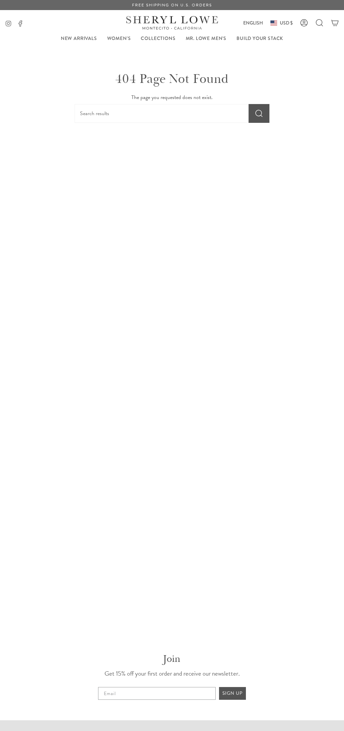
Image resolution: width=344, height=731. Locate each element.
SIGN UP (232, 693)
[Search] (259, 113)
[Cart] (335, 23)
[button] (119, 38)
